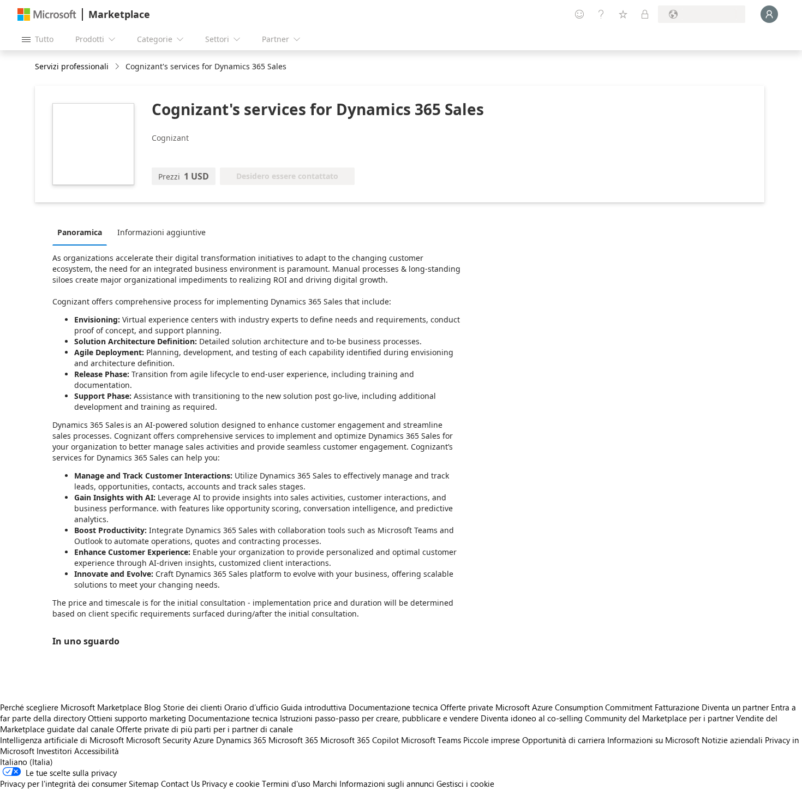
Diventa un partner (735, 707)
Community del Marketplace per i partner (659, 718)
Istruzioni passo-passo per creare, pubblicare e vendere (379, 718)
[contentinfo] (118, 67)
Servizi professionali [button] (72, 66)
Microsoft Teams (431, 739)
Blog (152, 707)
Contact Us (180, 783)
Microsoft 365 (293, 739)
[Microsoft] (46, 14)
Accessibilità (96, 750)
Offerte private (466, 707)
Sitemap (144, 783)
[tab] (82, 232)
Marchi (325, 783)
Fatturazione (677, 707)
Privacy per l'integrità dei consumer (63, 783)
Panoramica (79, 232)
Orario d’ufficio (251, 707)
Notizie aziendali (732, 739)
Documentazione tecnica (393, 707)
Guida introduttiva (313, 707)
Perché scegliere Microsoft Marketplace (71, 707)
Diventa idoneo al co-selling (532, 718)
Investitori (54, 750)
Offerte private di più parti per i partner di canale (204, 729)
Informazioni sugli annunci (386, 783)
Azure (203, 739)
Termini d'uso (286, 783)
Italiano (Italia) (26, 761)
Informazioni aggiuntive (161, 232)
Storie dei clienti (192, 707)
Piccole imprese (491, 739)
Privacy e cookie (231, 783)
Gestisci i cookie (465, 783)
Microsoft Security (158, 739)
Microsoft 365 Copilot (359, 739)
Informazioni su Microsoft (653, 739)
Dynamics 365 (241, 739)
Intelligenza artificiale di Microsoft (62, 739)
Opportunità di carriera (563, 739)
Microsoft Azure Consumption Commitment (575, 707)
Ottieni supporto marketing (137, 718)
